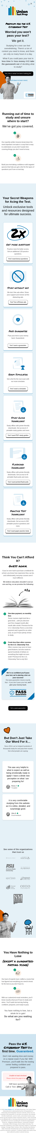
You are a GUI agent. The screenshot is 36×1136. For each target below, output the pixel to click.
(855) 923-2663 (23, 1087)
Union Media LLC (9, 1109)
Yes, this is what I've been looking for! (18, 73)
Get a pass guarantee (18, 708)
